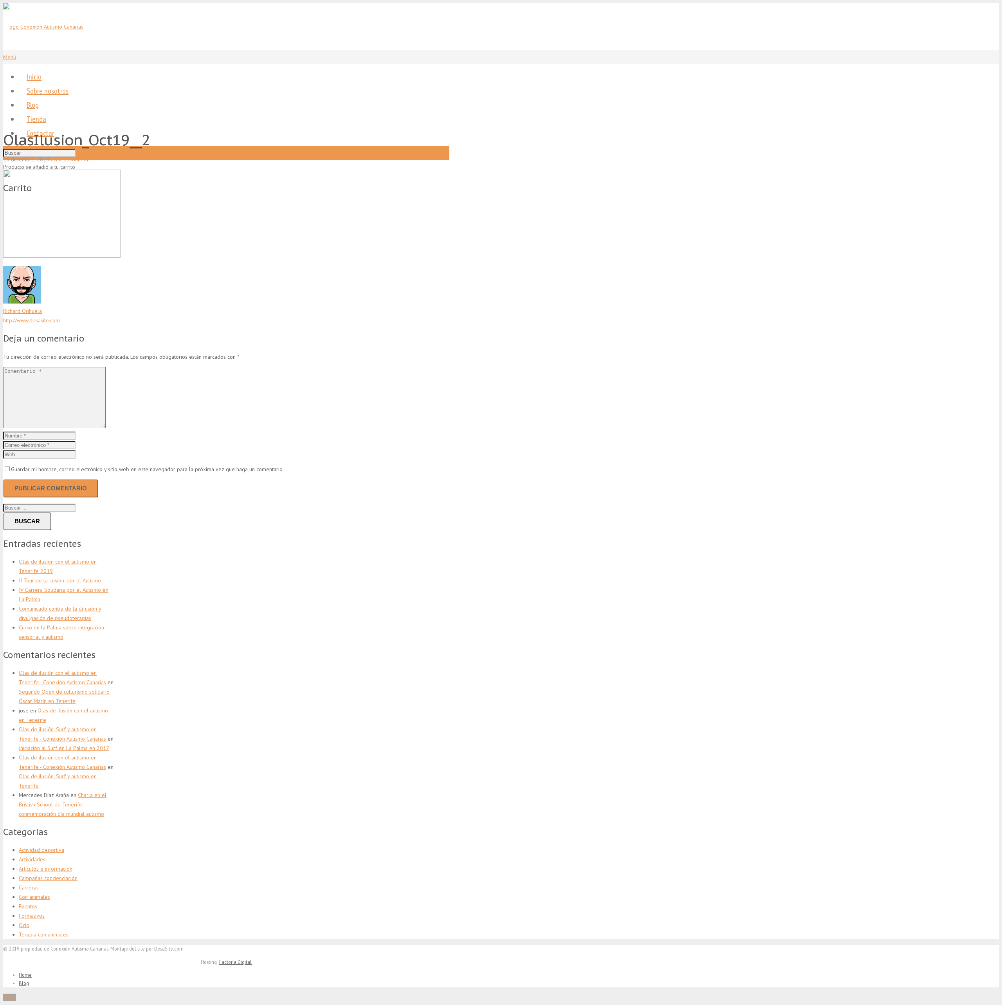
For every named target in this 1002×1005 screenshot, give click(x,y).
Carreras (29, 887)
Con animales (34, 896)
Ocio (24, 925)
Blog (24, 983)
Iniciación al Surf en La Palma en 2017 (64, 748)
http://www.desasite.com (31, 320)
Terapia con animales (43, 934)
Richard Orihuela (68, 159)
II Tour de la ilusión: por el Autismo (60, 580)
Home (25, 975)
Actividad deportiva (41, 849)
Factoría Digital (235, 962)
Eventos (28, 906)
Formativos (32, 915)
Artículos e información (45, 868)
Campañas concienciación (48, 878)
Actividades (32, 859)
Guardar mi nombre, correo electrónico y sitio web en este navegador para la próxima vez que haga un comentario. (147, 469)
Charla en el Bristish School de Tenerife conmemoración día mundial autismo (62, 804)
